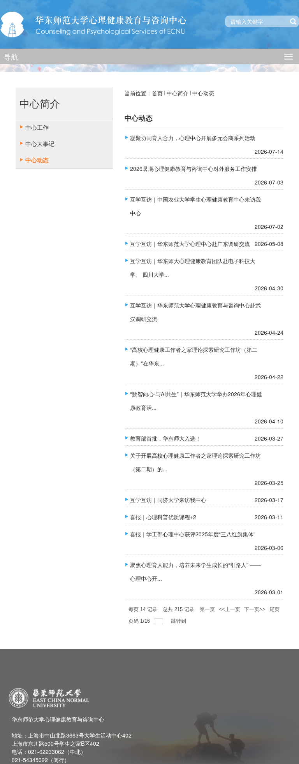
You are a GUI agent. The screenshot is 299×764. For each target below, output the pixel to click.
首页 (157, 93)
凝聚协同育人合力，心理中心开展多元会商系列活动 (192, 138)
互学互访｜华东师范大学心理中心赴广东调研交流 (190, 244)
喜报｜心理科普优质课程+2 (163, 517)
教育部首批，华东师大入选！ (165, 438)
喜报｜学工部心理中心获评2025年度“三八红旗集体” (192, 534)
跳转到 (179, 621)
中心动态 (203, 93)
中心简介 (177, 93)
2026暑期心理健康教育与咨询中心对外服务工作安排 (193, 168)
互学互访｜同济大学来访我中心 (168, 500)
